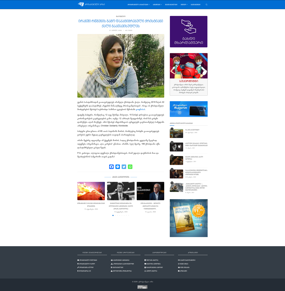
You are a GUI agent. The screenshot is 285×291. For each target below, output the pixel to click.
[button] (80, 199)
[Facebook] (111, 167)
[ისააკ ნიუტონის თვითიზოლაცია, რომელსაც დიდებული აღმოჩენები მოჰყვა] (176, 174)
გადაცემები (195, 5)
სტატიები (156, 5)
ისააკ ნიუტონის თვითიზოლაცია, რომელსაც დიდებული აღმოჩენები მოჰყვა (196, 172)
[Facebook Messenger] (117, 167)
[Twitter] (124, 167)
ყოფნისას (140, 109)
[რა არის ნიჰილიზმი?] (176, 133)
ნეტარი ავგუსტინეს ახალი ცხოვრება (194, 158)
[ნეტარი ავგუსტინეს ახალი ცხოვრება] (176, 160)
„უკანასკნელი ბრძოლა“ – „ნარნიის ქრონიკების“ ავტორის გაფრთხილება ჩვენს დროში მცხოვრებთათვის (196, 187)
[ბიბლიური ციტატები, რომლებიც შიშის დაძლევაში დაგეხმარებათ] (176, 147)
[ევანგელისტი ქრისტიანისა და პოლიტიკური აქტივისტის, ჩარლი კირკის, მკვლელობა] (121, 191)
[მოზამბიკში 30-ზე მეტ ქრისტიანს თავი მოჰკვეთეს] (91, 191)
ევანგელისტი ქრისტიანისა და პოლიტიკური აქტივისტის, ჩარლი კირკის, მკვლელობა (121, 206)
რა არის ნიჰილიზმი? (192, 130)
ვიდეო (183, 5)
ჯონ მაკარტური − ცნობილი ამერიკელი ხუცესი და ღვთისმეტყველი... (150, 206)
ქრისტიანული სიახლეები (138, 5)
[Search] (206, 4)
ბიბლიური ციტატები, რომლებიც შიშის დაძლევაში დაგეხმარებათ (196, 144)
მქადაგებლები (171, 5)
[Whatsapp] (130, 167)
